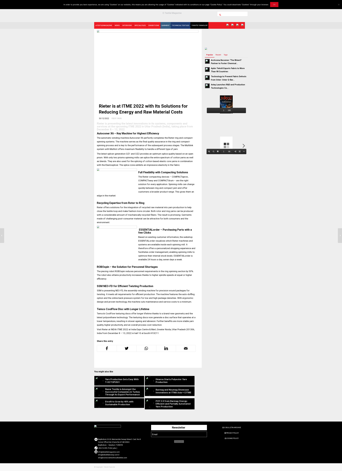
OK (274, 4)
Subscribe (179, 442)
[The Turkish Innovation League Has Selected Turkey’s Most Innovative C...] (340, 235)
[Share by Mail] (186, 348)
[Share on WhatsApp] (146, 348)
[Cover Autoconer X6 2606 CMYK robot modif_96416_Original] (147, 64)
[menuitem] (103, 25)
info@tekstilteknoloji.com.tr (108, 455)
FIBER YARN (117, 118)
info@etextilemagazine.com (109, 452)
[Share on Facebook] (107, 348)
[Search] (232, 13)
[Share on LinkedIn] (166, 348)
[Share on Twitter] (127, 348)
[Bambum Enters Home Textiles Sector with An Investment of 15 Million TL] (2, 235)
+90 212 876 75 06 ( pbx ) (107, 448)
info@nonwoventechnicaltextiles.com (112, 458)
